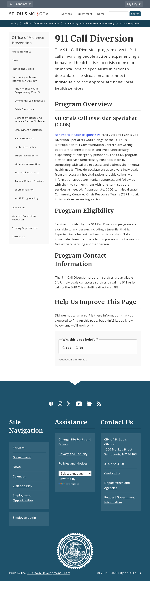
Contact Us (112, 473)
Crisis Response (130, 23)
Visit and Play (22, 486)
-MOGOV (28, 14)
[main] (75, 201)
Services (66, 13)
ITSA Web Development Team (48, 573)
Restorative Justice (26, 147)
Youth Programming (26, 198)
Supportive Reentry (26, 155)
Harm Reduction (24, 138)
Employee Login (24, 518)
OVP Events (18, 207)
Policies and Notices (73, 463)
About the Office (21, 51)
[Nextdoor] (89, 403)
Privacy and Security (73, 454)
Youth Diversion (24, 189)
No (81, 348)
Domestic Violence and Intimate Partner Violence (30, 119)
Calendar (19, 476)
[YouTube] (79, 403)
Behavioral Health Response (75, 135)
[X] (69, 403)
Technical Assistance (27, 172)
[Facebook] (51, 403)
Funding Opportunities (25, 228)
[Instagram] (60, 403)
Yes (68, 348)
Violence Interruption (27, 164)
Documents (18, 236)
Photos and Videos (23, 68)
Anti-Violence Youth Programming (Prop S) (27, 90)
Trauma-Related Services (29, 181)
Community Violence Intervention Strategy (89, 23)
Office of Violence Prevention (41, 23)
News (100, 13)
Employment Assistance (29, 129)
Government (84, 13)
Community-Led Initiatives (30, 100)
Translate (72, 484)
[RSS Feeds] (99, 403)
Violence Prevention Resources (24, 217)
